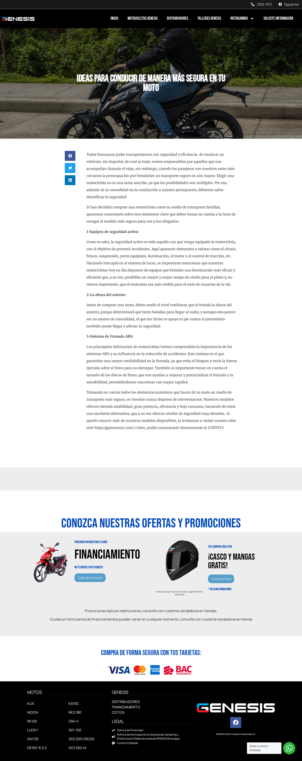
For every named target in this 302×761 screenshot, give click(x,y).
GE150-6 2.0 (37, 747)
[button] (70, 156)
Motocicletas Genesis (143, 18)
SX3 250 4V (78, 747)
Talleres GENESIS (209, 18)
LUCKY (32, 730)
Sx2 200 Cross (81, 738)
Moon (32, 712)
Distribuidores (177, 18)
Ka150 (73, 703)
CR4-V (74, 721)
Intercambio (239, 18)
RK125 (32, 721)
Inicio (114, 18)
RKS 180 (75, 712)
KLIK (30, 703)
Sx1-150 (75, 730)
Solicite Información (278, 18)
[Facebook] (235, 722)
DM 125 (32, 738)
